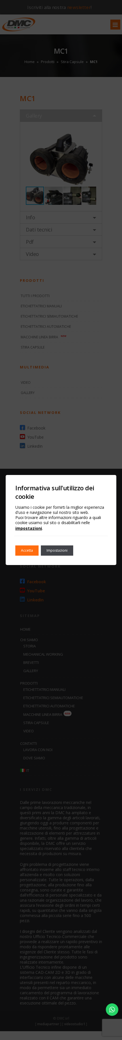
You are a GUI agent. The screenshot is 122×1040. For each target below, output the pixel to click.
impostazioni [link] (28, 528)
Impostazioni (57, 550)
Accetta (27, 550)
